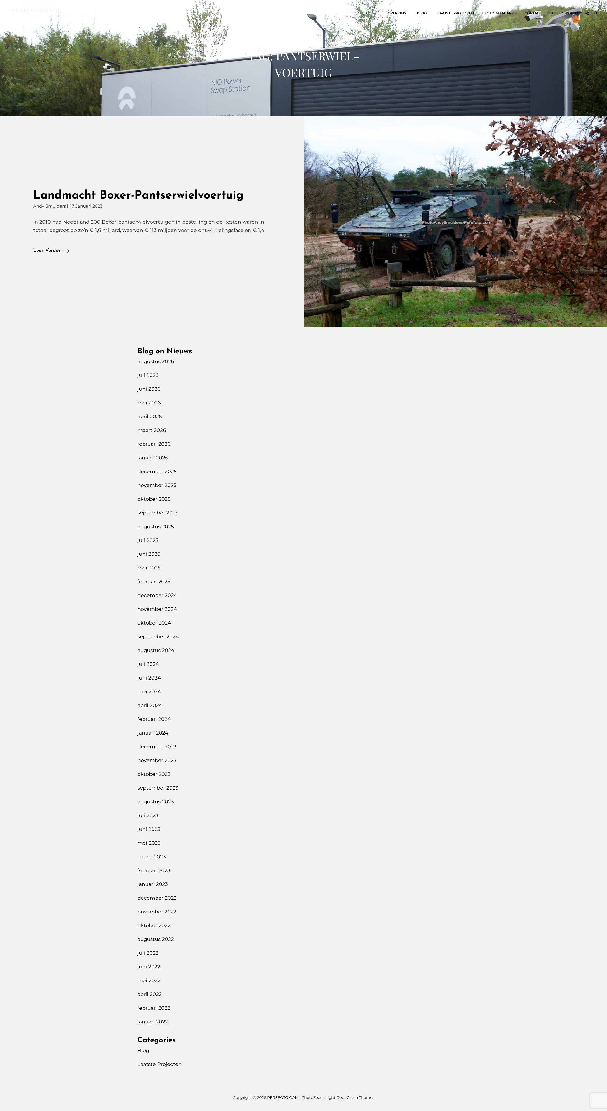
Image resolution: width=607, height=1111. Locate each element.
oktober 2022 (154, 925)
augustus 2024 (156, 650)
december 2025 (157, 471)
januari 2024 (153, 733)
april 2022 (150, 994)
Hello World (565, 13)
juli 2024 (148, 664)
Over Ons (397, 13)
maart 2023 (152, 857)
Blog (422, 13)
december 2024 (157, 595)
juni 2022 (149, 967)
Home (371, 13)
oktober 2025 (154, 499)
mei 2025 (149, 568)
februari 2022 (154, 1008)
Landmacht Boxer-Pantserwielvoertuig (138, 195)
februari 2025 (154, 581)
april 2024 (150, 705)
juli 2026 (148, 375)
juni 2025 (149, 554)
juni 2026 (149, 389)
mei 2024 (149, 691)
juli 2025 (148, 540)
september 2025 (158, 513)
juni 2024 (149, 678)
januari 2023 (153, 884)
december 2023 (157, 747)
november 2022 (157, 912)
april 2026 (150, 416)
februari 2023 (154, 870)
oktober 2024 (154, 623)
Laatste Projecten (456, 13)
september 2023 (158, 788)
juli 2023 (148, 815)
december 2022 (157, 898)
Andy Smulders (49, 206)
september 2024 (158, 636)
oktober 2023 (154, 774)
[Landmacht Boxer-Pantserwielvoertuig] (455, 221)
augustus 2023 (156, 802)
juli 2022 (148, 953)
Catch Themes (360, 1097)
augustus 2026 (156, 361)
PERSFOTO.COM (36, 10)
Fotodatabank (499, 13)
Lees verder (51, 251)
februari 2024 (154, 719)
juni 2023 (149, 829)
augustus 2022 (156, 939)
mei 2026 (149, 403)
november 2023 (157, 760)
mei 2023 (149, 843)
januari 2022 (153, 1022)
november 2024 (157, 609)
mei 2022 (149, 980)
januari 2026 (153, 458)
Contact (533, 13)
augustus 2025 (156, 526)
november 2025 (157, 485)
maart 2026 (152, 430)
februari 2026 (154, 444)
